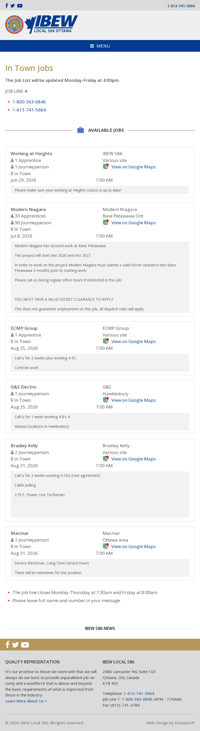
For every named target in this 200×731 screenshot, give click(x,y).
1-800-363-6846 (29, 102)
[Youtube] (19, 5)
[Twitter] (12, 5)
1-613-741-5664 (181, 5)
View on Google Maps (133, 167)
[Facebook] (6, 5)
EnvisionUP (185, 722)
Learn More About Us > (26, 700)
